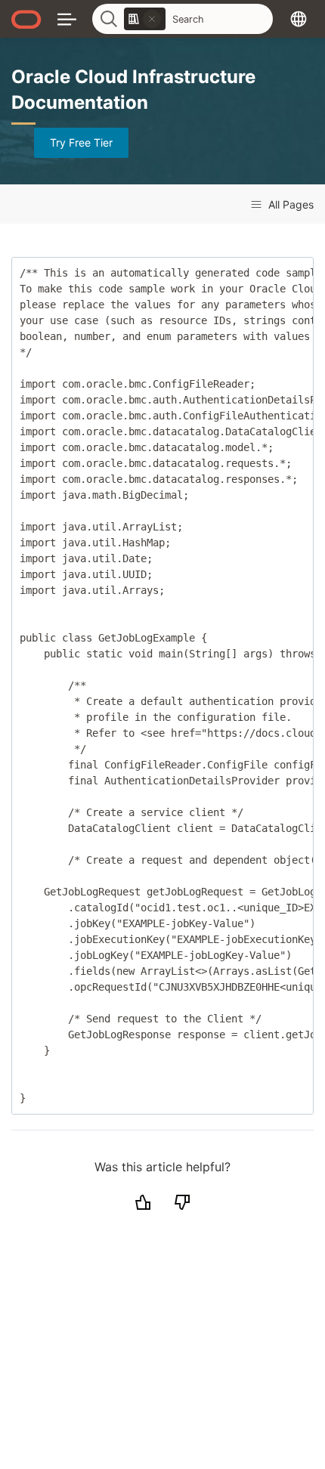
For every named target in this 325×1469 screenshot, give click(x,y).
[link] (145, 19)
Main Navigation (67, 18)
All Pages (289, 204)
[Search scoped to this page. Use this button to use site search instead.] (152, 19)
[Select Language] (298, 18)
